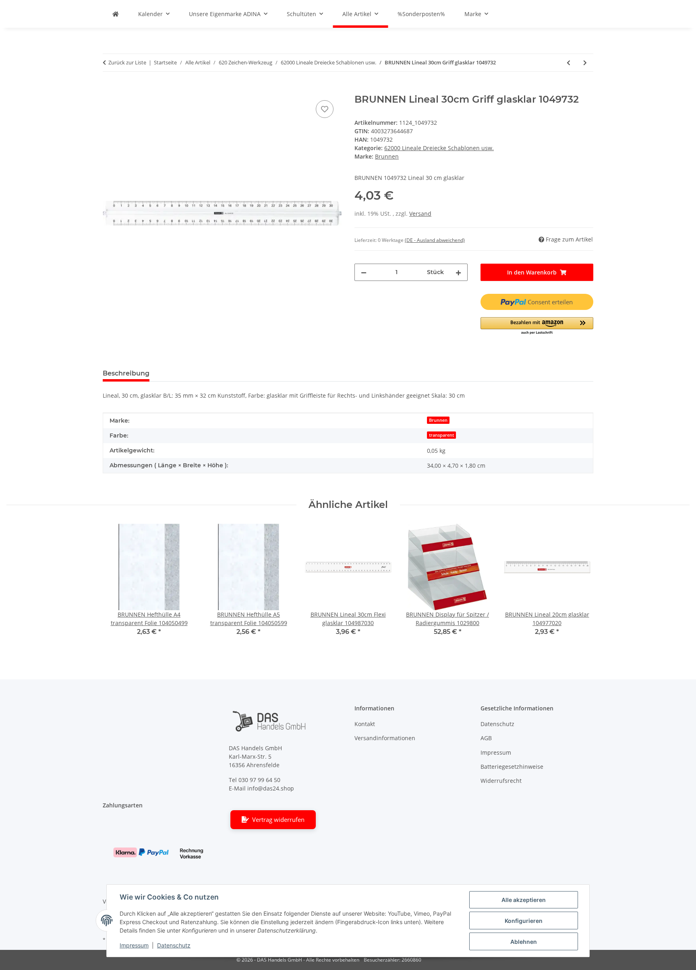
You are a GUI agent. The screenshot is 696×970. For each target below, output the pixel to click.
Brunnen (438, 420)
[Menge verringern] (364, 272)
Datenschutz (174, 945)
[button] (537, 326)
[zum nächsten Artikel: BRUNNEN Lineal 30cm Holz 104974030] (585, 62)
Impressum (134, 945)
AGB (486, 738)
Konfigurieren (524, 920)
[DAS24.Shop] (115, 14)
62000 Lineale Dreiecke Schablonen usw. (439, 148)
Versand (420, 213)
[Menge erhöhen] (458, 272)
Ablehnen (523, 941)
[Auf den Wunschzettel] (325, 109)
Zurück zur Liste (127, 62)
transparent (441, 435)
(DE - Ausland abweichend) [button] (435, 240)
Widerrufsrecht (501, 780)
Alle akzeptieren (523, 899)
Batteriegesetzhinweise (512, 766)
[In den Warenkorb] (109, 89)
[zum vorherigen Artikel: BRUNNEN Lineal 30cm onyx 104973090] (568, 62)
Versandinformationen (384, 738)
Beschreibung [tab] (126, 373)
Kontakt (364, 724)
